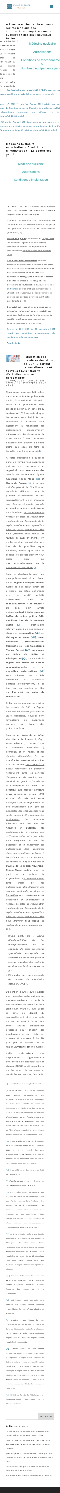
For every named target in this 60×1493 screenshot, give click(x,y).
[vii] (7, 1234)
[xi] (7, 1349)
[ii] (7, 1090)
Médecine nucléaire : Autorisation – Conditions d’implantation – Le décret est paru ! (28, 149)
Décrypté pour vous (26, 383)
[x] (7, 1320)
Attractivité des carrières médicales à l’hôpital (29, 1475)
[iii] (7, 1141)
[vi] (7, 1192)
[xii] (7, 1395)
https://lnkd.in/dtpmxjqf (12, 116)
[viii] (8, 1276)
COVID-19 (13, 382)
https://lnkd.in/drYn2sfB (46, 130)
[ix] (7, 1300)
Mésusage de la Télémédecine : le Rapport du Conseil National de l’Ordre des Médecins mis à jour (29, 1457)
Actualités (36, 380)
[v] (7, 1181)
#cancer (14, 289)
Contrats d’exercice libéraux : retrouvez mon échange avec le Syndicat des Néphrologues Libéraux (28, 1444)
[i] (7, 1084)
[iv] (7, 1170)
